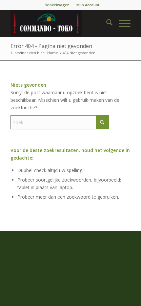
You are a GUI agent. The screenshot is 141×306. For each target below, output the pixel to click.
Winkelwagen (57, 4)
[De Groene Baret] (58, 23)
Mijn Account (87, 4)
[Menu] (121, 23)
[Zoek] (106, 23)
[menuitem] (57, 5)
